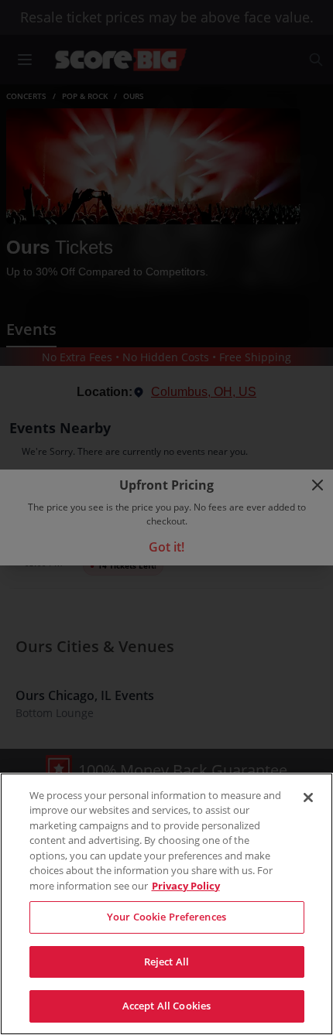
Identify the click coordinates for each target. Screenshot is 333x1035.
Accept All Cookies (166, 1006)
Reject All (166, 961)
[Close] (308, 798)
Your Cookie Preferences (166, 917)
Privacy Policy (186, 886)
